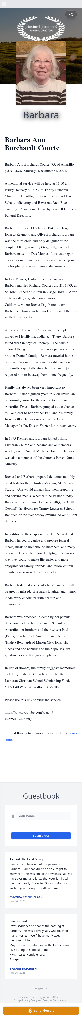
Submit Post (41, 835)
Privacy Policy (29, 1000)
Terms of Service (52, 1000)
